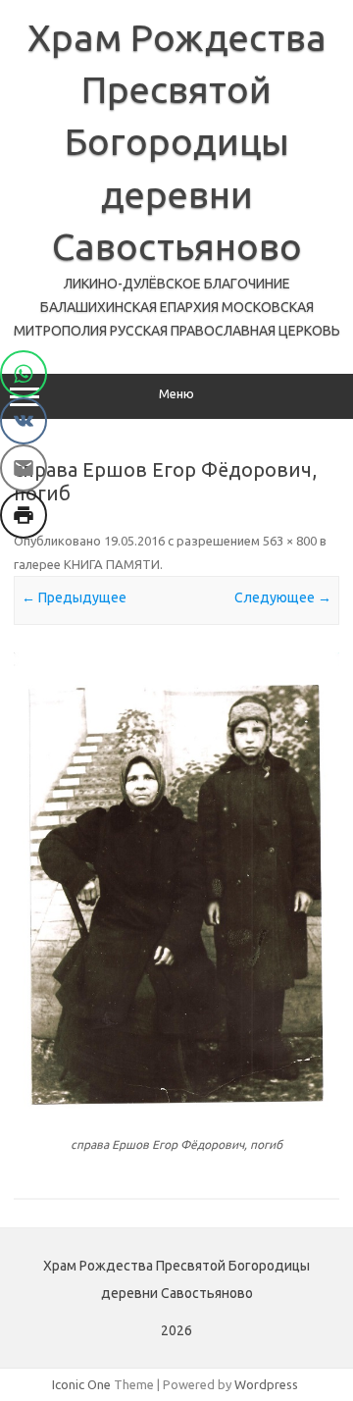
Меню (176, 394)
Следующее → (282, 597)
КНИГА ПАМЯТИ (112, 564)
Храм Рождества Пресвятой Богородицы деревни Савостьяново (177, 142)
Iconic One (81, 1384)
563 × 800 (290, 540)
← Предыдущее (74, 597)
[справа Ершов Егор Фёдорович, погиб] (176, 884)
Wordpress (266, 1384)
